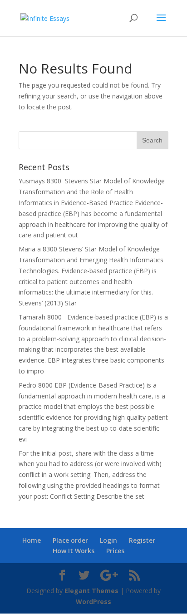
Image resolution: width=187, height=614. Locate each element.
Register (142, 540)
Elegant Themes (91, 590)
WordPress (93, 601)
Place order (70, 540)
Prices (115, 550)
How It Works (73, 550)
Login (108, 540)
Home (31, 540)
